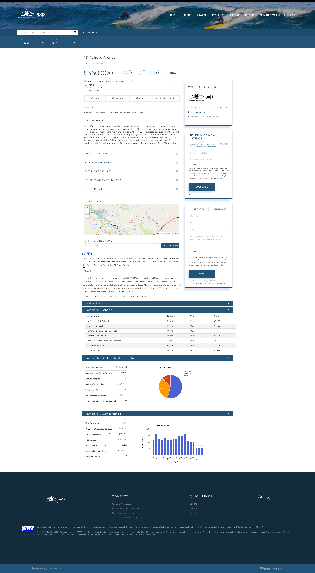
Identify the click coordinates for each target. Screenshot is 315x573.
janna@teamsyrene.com (129, 508)
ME (100, 296)
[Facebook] (261, 498)
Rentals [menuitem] (234, 15)
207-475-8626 (198, 112)
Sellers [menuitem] (201, 15)
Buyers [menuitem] (188, 15)
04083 (122, 296)
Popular (25, 43)
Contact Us (192, 119)
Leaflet (157, 234)
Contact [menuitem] (249, 15)
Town (54, 43)
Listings (93, 296)
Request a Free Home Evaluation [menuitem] (278, 15)
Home (85, 296)
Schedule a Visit (219, 209)
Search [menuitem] (174, 15)
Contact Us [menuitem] (196, 513)
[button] (75, 32)
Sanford (113, 296)
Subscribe (202, 187)
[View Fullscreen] (87, 216)
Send (202, 273)
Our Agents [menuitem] (218, 15)
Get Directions (170, 245)
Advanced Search (88, 32)
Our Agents (203, 119)
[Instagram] (267, 498)
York (106, 296)
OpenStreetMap (166, 234)
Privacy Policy (89, 271)
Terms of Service (214, 283)
